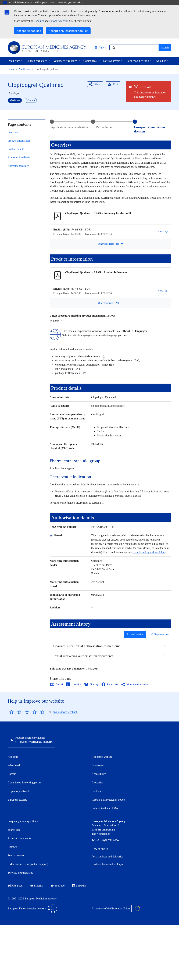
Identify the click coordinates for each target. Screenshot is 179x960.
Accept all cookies (28, 31)
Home (11, 69)
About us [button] (161, 60)
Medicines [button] (14, 60)
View (160, 231)
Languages (98, 765)
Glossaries (97, 782)
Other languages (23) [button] (108, 303)
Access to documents (19, 838)
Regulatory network (19, 791)
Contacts (12, 846)
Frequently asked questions (23, 821)
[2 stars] (15, 712)
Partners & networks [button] (138, 60)
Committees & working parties (24, 782)
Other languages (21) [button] (108, 244)
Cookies (39, 20)
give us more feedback (65, 711)
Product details (16, 149)
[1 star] (11, 712)
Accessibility (99, 773)
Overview (13, 132)
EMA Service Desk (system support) (28, 864)
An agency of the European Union (111, 908)
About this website (102, 756)
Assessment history (18, 165)
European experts (17, 799)
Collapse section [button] (160, 634)
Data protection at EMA (105, 808)
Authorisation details (19, 157)
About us (13, 756)
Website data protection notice (108, 799)
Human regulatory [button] (37, 60)
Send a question (16, 855)
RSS (115, 84)
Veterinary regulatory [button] (65, 60)
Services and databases (20, 872)
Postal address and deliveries (107, 856)
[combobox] (134, 47)
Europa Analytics (58, 20)
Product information (19, 140)
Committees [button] (89, 60)
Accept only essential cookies (68, 31)
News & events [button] (111, 60)
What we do (14, 765)
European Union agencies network (27, 908)
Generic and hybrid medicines (149, 552)
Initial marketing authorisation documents (83, 656)
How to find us (100, 848)
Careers (12, 773)
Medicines (24, 69)
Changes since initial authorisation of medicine (86, 646)
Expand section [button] (135, 634)
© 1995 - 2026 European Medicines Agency (32, 898)
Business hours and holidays (107, 864)
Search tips (14, 829)
